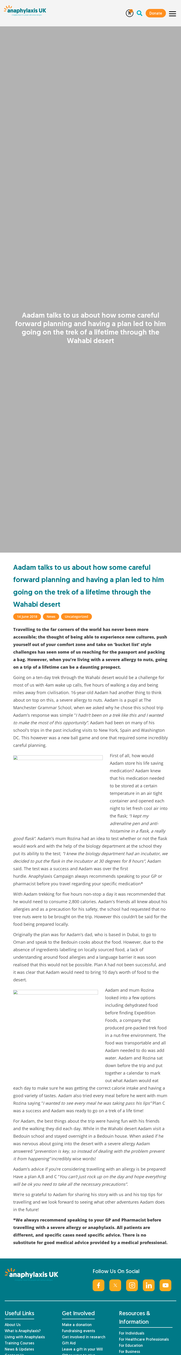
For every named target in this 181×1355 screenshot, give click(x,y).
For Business (129, 1352)
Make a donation (77, 1325)
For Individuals (131, 1333)
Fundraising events (78, 1331)
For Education (131, 1346)
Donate (155, 14)
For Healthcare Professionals (144, 1340)
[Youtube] (165, 1285)
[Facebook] (98, 1285)
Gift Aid (69, 1343)
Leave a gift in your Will (82, 1349)
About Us (13, 1325)
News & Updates (19, 1349)
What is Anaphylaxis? (23, 1331)
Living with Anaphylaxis (25, 1337)
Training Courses (19, 1343)
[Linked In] (149, 1285)
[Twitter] (115, 1285)
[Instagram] (132, 1285)
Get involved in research (83, 1337)
